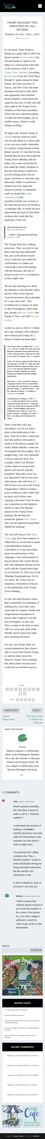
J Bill (15, 802)
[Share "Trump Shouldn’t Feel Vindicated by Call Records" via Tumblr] (20, 689)
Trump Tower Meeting (15, 72)
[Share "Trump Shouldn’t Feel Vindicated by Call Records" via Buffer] (33, 689)
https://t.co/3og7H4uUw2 (16, 229)
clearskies (10, 1075)
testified (8, 136)
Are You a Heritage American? (14, 1015)
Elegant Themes (19, 1136)
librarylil (10, 1065)
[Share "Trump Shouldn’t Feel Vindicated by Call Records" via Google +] (16, 689)
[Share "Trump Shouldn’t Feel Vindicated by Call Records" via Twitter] (11, 689)
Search (5, 945)
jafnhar (9, 1085)
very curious (28, 312)
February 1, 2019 (13, 237)
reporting (11, 76)
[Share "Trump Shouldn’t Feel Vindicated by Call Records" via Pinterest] (24, 689)
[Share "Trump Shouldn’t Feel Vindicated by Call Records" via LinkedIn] (29, 689)
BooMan (20, 34)
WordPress (36, 1136)
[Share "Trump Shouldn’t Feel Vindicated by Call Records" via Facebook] (7, 689)
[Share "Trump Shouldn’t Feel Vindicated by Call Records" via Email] (20, 693)
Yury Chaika (30, 519)
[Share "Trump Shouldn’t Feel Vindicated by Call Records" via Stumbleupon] (38, 689)
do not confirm (27, 57)
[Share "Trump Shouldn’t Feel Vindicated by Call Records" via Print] (24, 693)
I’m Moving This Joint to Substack (16, 1010)
